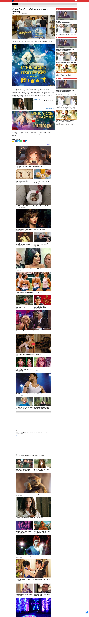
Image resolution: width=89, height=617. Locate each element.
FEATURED (59, 37)
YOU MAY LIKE (60, 78)
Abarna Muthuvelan (16, 13)
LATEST (58, 9)
